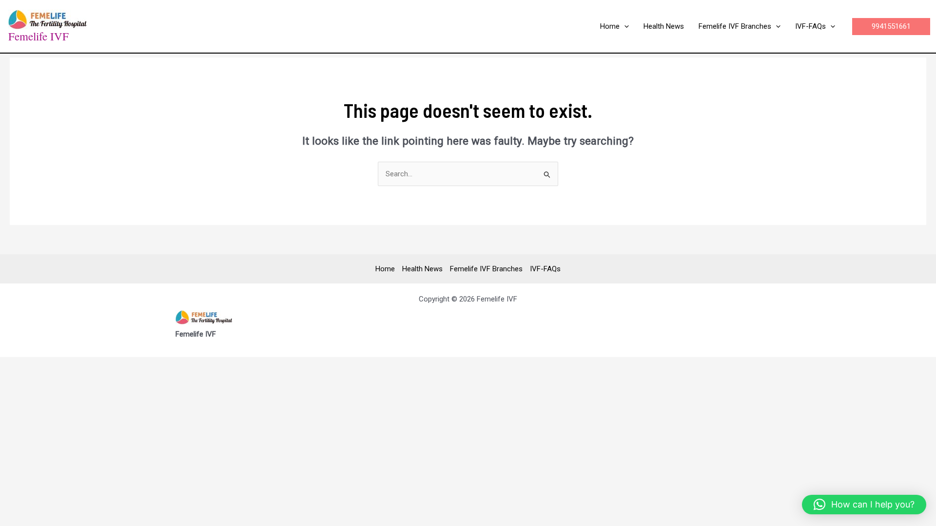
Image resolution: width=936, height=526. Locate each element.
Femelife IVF (38, 36)
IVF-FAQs (545, 268)
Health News (422, 268)
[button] (624, 26)
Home (385, 268)
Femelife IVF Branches (486, 268)
